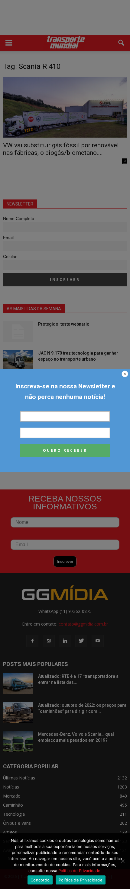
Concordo (40, 880)
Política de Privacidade (79, 870)
